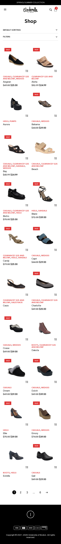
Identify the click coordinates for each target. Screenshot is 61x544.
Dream (6, 390)
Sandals (20, 166)
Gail (33, 476)
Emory (35, 433)
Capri (34, 258)
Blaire (34, 214)
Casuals (7, 76)
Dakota (35, 350)
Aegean (7, 82)
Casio (6, 305)
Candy (6, 260)
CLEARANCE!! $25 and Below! (42, 77)
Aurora (6, 124)
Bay (5, 171)
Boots (35, 345)
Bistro (6, 216)
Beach (35, 169)
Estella (6, 476)
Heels (6, 121)
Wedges (20, 79)
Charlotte (36, 305)
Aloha (34, 82)
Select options (26, 71)
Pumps (13, 121)
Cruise (6, 348)
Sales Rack (17, 302)
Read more (26, 115)
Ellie (5, 433)
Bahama (36, 124)
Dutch (35, 390)
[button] (5, 9)
